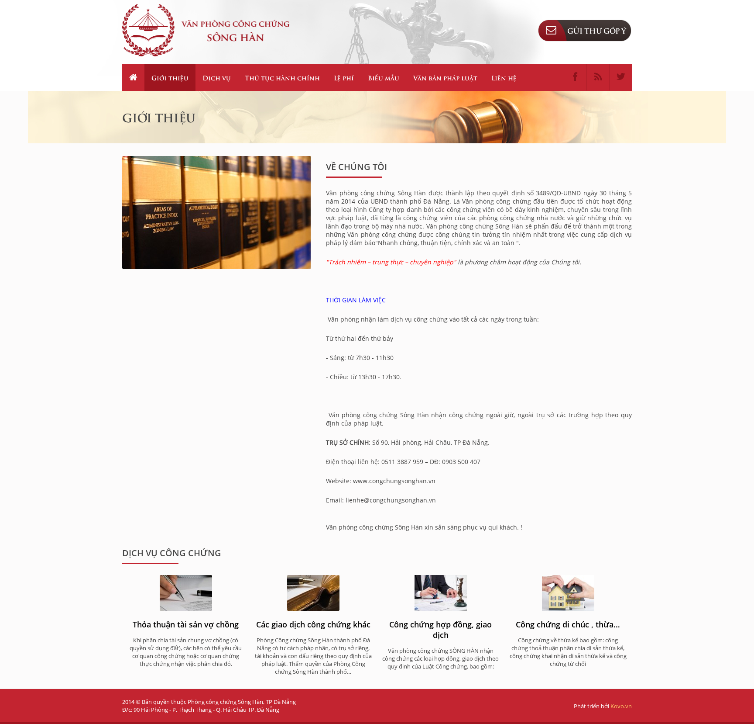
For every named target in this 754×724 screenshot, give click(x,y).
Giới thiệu (169, 77)
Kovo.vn (621, 706)
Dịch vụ (216, 77)
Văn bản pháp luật (445, 77)
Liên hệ (504, 77)
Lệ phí (344, 77)
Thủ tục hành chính (282, 77)
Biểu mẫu (383, 77)
